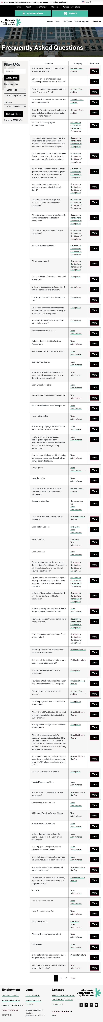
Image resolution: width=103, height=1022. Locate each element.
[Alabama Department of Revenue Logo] (11, 22)
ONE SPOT (75, 527)
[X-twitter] (86, 1005)
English (88, 2)
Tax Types (67, 21)
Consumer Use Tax (76, 502)
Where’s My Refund (71, 7)
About (28, 7)
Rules (58, 21)
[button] (59, 2)
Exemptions (75, 277)
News (18, 7)
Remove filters (13, 114)
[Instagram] (91, 1005)
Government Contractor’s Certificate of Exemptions (76, 127)
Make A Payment (82, 21)
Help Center (41, 7)
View (94, 71)
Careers (54, 7)
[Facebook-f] (81, 1005)
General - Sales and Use (77, 70)
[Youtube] (96, 1005)
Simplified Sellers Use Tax (77, 518)
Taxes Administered (76, 332)
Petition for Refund (78, 650)
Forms (50, 21)
